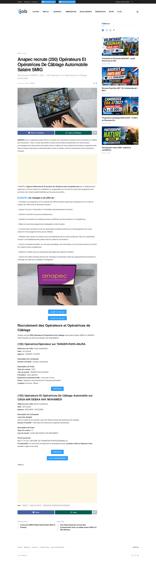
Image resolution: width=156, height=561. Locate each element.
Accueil (20, 2)
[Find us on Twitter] (135, 2)
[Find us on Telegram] (103, 30)
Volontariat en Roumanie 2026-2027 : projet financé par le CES (118, 59)
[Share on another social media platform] (94, 133)
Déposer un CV (49, 2)
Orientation (100, 12)
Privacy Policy (44, 547)
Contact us (34, 2)
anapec (24, 505)
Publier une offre (67, 2)
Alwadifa (57, 12)
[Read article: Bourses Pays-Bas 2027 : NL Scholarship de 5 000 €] (120, 76)
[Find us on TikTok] (137, 2)
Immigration (71, 12)
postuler (57, 389)
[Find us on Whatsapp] (110, 30)
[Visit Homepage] (23, 11)
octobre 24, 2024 (23, 83)
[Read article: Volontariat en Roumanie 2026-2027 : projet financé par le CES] (120, 46)
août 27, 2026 (106, 64)
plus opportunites (57, 458)
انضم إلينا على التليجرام (57, 312)
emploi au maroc (35, 505)
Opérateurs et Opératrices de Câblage (56, 505)
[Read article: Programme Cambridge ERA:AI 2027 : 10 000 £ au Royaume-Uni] (120, 106)
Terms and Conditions (57, 547)
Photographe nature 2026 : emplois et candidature (116, 148)
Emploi (46, 12)
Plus (119, 12)
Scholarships (86, 12)
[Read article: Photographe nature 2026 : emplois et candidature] (120, 135)
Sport (111, 12)
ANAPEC (23, 197)
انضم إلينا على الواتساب (57, 318)
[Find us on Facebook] (132, 2)
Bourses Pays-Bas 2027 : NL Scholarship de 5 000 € (119, 89)
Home (19, 53)
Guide (105, 143)
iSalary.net (27, 2)
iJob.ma (135, 547)
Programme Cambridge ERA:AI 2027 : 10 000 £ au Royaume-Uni (120, 119)
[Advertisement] (57, 37)
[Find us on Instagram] (107, 30)
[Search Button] (137, 11)
